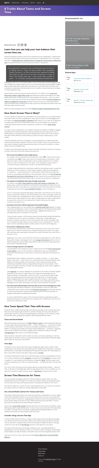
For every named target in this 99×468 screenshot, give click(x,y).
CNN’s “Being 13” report (35, 323)
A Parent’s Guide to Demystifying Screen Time (45, 109)
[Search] (43, 2)
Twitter (43, 360)
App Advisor (38, 371)
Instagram (28, 358)
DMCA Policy (41, 453)
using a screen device (43, 240)
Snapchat (13, 271)
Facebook (47, 358)
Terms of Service (42, 449)
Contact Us (41, 455)
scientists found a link (42, 207)
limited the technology (39, 289)
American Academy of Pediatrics (24, 120)
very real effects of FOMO (33, 189)
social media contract (19, 406)
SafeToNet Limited (50, 459)
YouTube (40, 353)
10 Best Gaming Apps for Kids (77, 65)
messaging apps (9, 332)
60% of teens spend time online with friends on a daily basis (37, 183)
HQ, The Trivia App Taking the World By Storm (77, 39)
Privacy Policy (42, 451)
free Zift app (25, 425)
